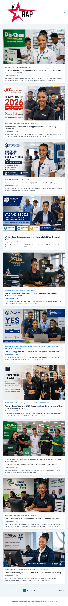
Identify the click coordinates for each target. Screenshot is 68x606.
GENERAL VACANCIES (25, 234)
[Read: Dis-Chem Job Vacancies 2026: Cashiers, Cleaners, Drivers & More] (34, 439)
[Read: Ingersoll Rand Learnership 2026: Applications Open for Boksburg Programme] (34, 103)
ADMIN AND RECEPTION (11, 179)
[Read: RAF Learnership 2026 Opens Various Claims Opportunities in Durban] (34, 495)
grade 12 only (8, 123)
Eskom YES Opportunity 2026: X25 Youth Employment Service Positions (33, 352)
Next (61, 590)
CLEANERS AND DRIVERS (25, 346)
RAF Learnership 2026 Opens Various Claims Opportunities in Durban (32, 519)
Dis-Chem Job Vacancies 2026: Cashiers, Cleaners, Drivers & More (31, 464)
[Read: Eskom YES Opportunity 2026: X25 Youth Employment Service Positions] (34, 326)
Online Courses (26, 67)
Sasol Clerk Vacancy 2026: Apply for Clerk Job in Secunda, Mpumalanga (33, 573)
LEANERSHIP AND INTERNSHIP (13, 67)
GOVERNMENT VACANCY (53, 346)
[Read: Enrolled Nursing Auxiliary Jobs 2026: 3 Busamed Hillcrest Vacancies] (34, 159)
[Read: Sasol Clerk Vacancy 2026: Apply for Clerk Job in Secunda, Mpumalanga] (34, 549)
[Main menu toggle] (64, 12)
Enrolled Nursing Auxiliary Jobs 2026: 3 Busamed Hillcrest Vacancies (32, 183)
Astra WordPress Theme (50, 601)
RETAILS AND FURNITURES (42, 403)
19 (35, 590)
